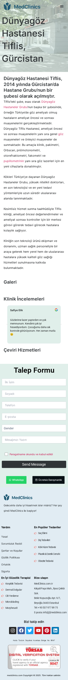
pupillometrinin (14, 161)
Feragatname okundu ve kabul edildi (31, 454)
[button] (62, 6)
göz (60, 134)
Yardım (5, 527)
